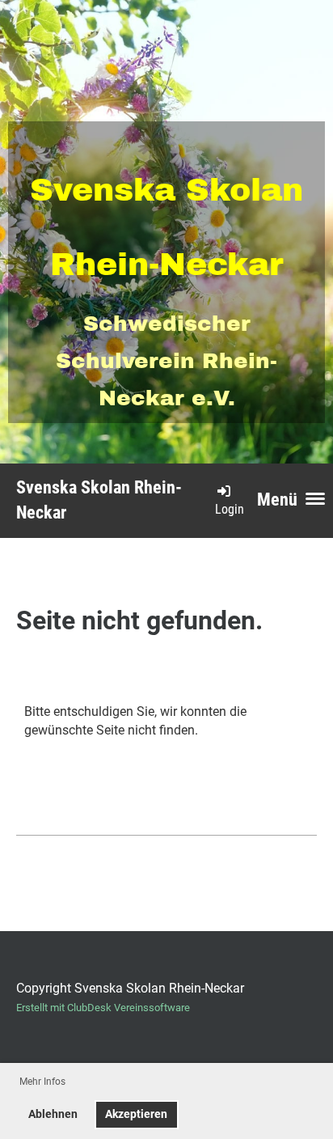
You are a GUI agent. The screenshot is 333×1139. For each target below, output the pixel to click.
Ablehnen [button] (53, 1114)
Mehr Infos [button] (42, 1081)
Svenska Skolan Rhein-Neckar (99, 500)
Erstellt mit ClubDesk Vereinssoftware (103, 1007)
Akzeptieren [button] (136, 1114)
